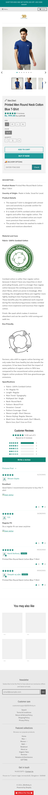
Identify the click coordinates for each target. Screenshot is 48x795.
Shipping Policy (24, 718)
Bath (23, 744)
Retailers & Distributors (24, 757)
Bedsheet (24, 747)
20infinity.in (27, 785)
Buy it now (24, 156)
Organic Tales (24, 752)
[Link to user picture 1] (8, 498)
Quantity (8, 137)
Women (23, 741)
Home (24, 736)
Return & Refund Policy (24, 715)
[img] (8, 475)
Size (6, 120)
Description (7, 180)
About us (24, 749)
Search (24, 710)
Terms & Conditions (24, 712)
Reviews (24, 754)
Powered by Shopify (24, 787)
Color (7, 129)
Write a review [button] (24, 460)
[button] (10, 113)
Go (43, 692)
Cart (43, 9)
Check (36, 167)
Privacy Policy (24, 720)
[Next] (45, 72)
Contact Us (29, 771)
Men (23, 739)
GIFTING (24, 760)
